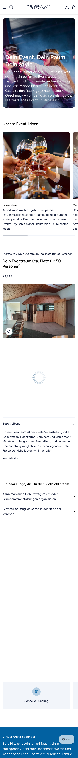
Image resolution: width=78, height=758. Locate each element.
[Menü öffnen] (3, 7)
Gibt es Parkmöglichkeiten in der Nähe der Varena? (32, 511)
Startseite (9, 253)
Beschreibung (11, 423)
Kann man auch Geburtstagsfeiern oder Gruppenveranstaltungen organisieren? (30, 496)
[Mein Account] (65, 7)
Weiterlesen (10, 458)
